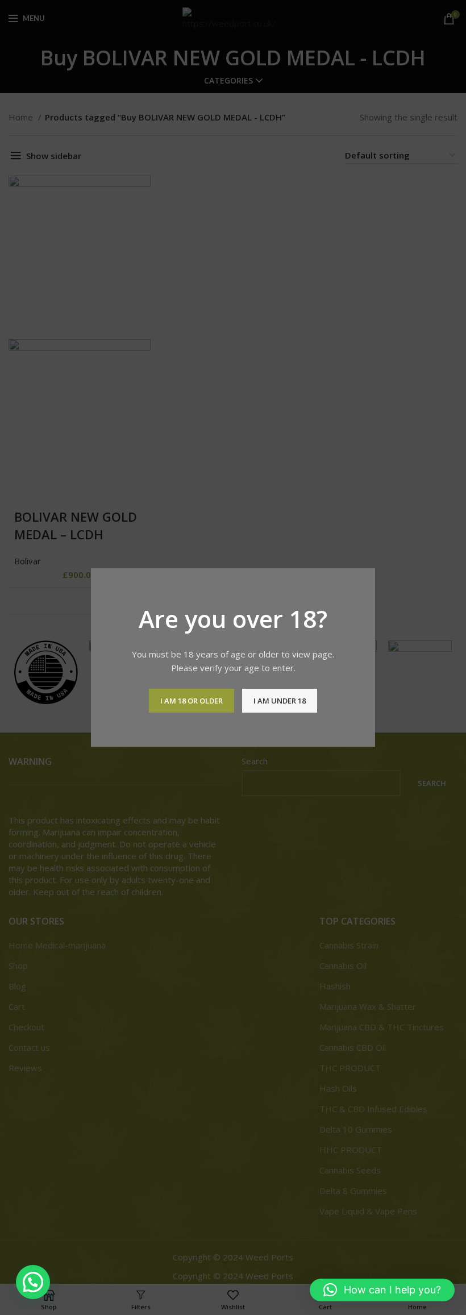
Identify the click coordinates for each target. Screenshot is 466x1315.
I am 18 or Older (191, 701)
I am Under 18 (279, 701)
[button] (33, 1282)
